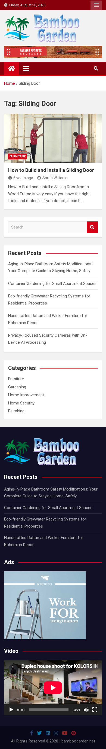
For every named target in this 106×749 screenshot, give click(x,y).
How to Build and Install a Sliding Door (51, 170)
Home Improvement (26, 394)
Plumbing (16, 411)
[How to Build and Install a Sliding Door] (53, 138)
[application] (53, 687)
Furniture (18, 156)
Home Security (21, 403)
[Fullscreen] (95, 710)
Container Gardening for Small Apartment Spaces (52, 283)
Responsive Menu (96, 5)
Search (92, 227)
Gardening (17, 387)
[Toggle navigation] (26, 68)
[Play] (11, 710)
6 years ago (23, 178)
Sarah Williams (55, 178)
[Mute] (86, 710)
